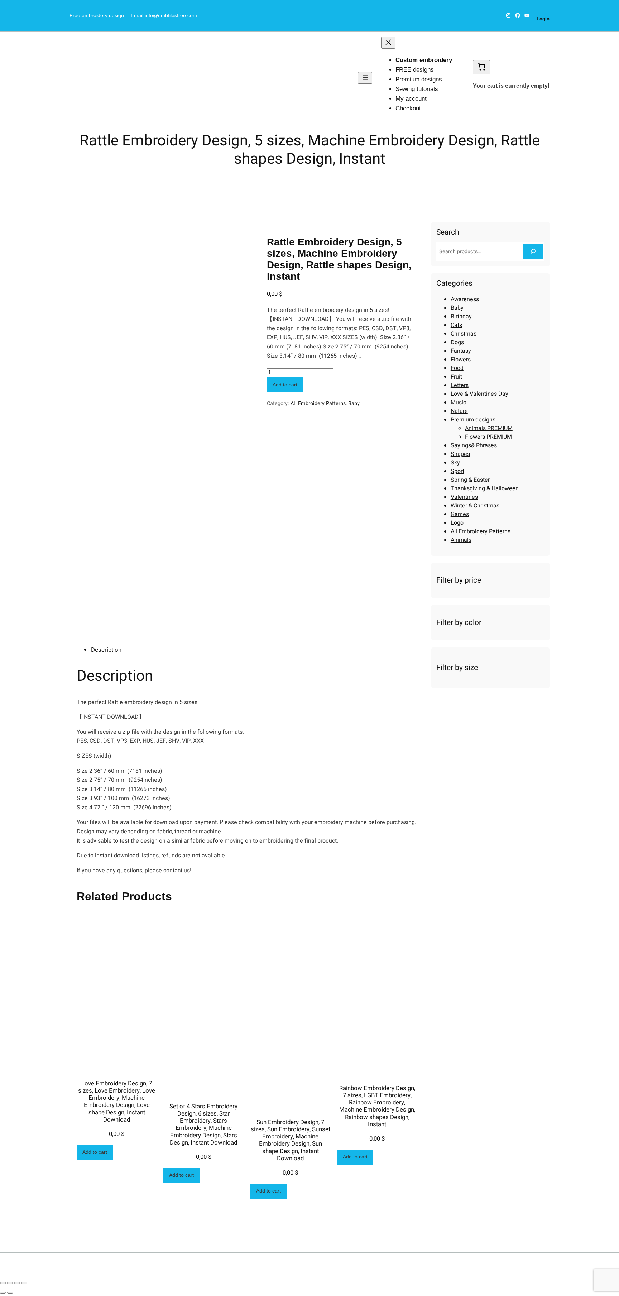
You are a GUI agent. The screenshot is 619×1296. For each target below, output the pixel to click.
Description (106, 649)
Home (169, 179)
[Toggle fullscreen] (17, 1283)
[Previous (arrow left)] (3, 1293)
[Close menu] (388, 43)
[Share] (10, 1283)
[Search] (533, 251)
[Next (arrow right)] (10, 1293)
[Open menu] (365, 78)
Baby (354, 403)
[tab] (254, 650)
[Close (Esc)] (3, 1283)
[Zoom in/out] (24, 1283)
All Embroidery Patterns (208, 179)
